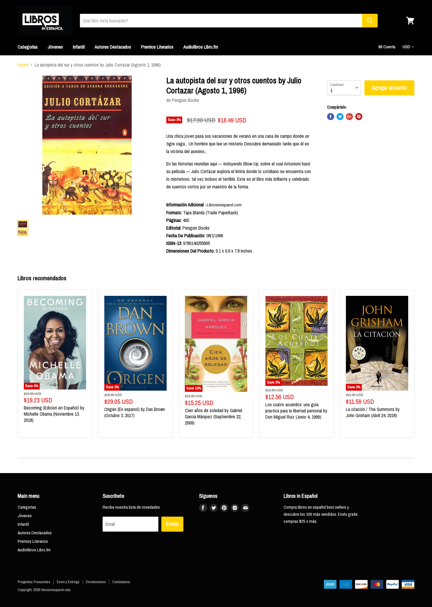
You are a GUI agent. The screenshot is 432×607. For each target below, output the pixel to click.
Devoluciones (96, 581)
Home (23, 64)
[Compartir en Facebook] (330, 116)
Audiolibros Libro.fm (200, 47)
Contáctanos (121, 581)
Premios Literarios (157, 47)
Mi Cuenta (387, 47)
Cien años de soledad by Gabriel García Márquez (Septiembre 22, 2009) (213, 416)
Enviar (172, 524)
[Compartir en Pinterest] (358, 116)
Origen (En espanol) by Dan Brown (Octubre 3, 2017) (134, 412)
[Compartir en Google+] (349, 116)
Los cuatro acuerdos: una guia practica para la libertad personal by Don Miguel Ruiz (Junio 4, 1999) (296, 410)
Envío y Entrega (68, 581)
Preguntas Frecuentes (34, 581)
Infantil (79, 47)
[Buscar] (370, 20)
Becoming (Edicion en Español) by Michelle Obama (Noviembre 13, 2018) (54, 413)
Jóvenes (55, 47)
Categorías (28, 47)
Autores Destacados (113, 47)
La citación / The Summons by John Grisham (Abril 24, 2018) (373, 412)
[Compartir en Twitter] (340, 116)
